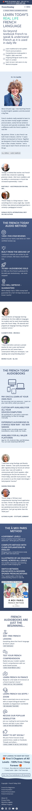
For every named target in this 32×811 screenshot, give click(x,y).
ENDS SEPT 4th (20, 3)
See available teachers (11, 706)
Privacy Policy (5, 800)
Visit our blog (8, 646)
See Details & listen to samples (12, 582)
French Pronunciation (8, 792)
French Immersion (7, 794)
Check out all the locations (13, 684)
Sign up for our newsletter (13, 725)
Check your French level (12, 668)
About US (4, 798)
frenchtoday (8, 7)
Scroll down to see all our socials (15, 744)
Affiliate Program (6, 804)
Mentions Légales (7, 802)
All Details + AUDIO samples (11, 153)
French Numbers (6, 790)
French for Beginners (8, 787)
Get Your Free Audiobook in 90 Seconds (16, 775)
